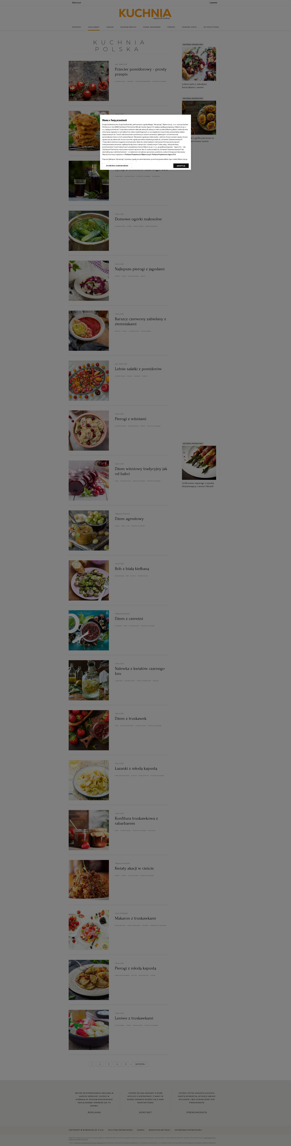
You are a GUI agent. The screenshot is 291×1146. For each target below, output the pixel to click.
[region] (145, 142)
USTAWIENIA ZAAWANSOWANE (117, 166)
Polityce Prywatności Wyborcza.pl (138, 154)
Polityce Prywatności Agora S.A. (164, 154)
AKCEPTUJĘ (181, 166)
